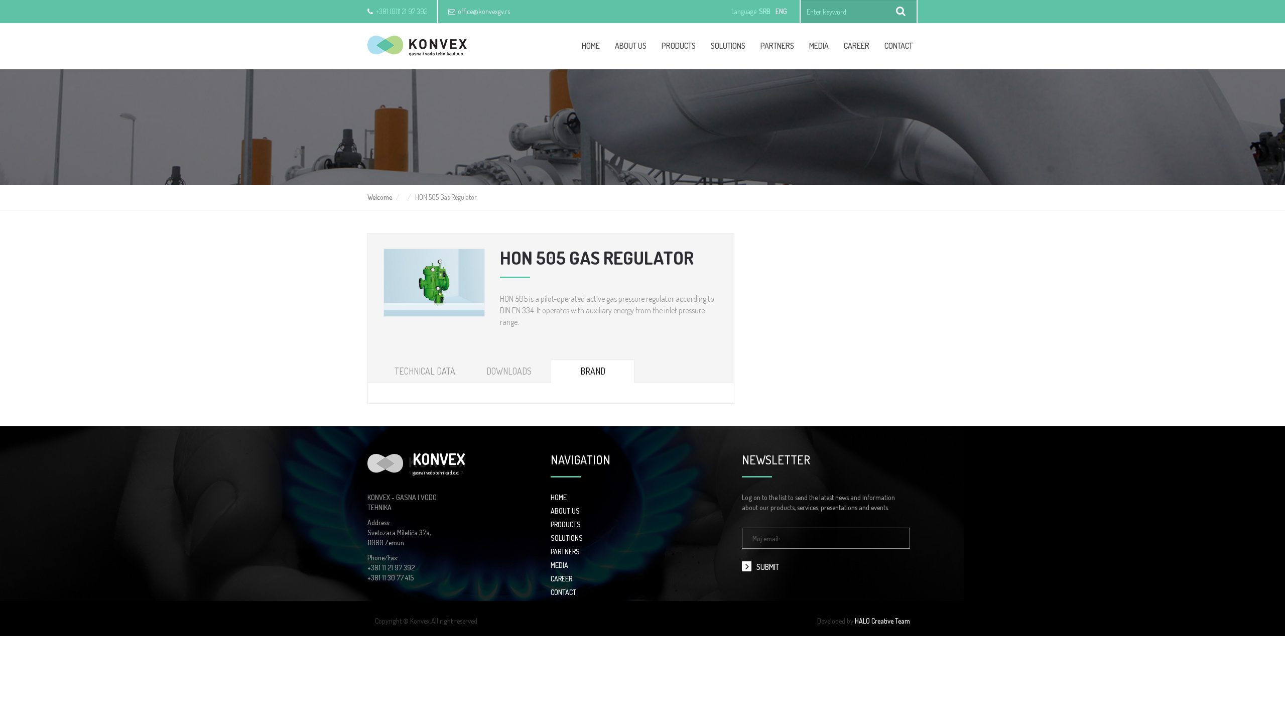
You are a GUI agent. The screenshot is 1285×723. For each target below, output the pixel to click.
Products (679, 46)
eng (781, 11)
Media (819, 46)
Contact (898, 46)
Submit (767, 567)
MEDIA (559, 565)
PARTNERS (565, 551)
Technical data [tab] (425, 371)
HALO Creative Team (882, 621)
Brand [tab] (592, 371)
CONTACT (563, 592)
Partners (777, 46)
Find (901, 11)
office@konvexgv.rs (484, 11)
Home (591, 46)
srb (764, 11)
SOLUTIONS (567, 538)
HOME (559, 497)
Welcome (379, 197)
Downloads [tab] (509, 371)
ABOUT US (565, 511)
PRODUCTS (566, 524)
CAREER (856, 46)
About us (631, 46)
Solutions (728, 46)
